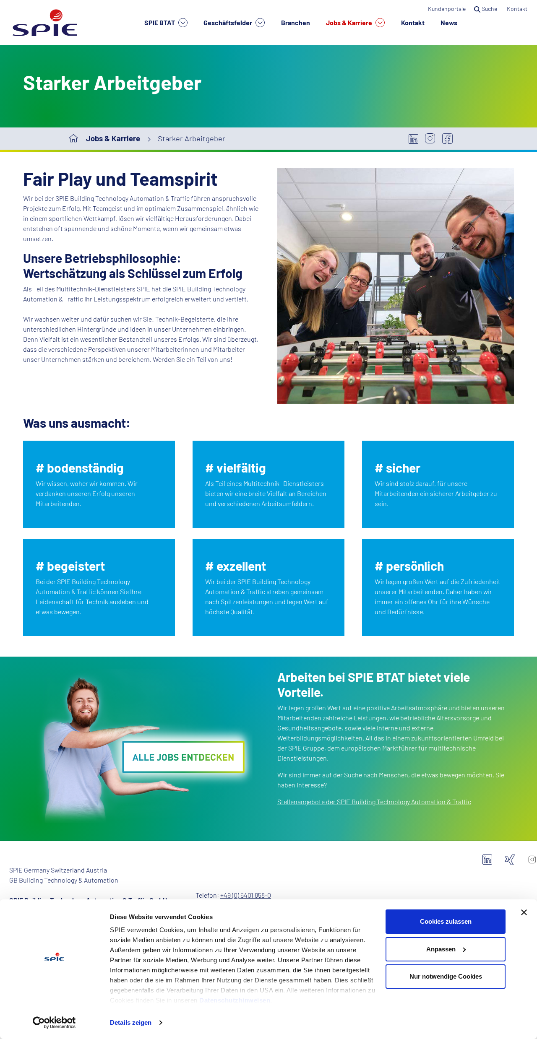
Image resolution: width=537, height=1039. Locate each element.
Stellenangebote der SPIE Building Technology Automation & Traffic (374, 801)
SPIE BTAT (160, 22)
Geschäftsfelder (228, 22)
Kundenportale (447, 8)
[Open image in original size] (141, 748)
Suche (489, 8)
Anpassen (441, 949)
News (449, 22)
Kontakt (413, 22)
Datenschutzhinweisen (234, 1000)
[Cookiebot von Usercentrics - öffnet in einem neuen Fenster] (54, 1022)
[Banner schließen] (524, 912)
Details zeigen (130, 1022)
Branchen (295, 22)
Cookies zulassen (446, 921)
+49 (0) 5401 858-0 (245, 895)
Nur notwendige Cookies (445, 976)
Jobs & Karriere (349, 22)
